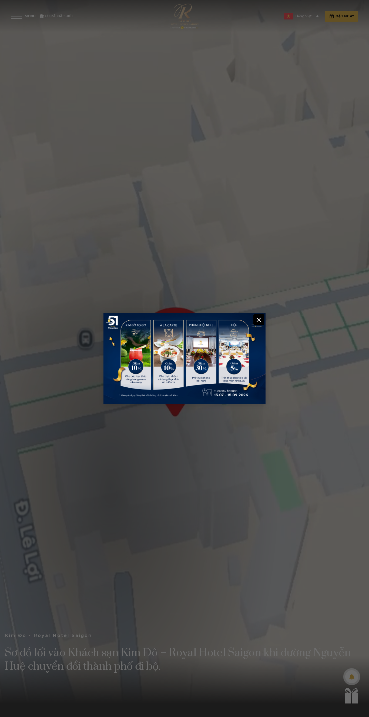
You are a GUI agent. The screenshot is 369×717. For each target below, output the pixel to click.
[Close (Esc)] (258, 319)
